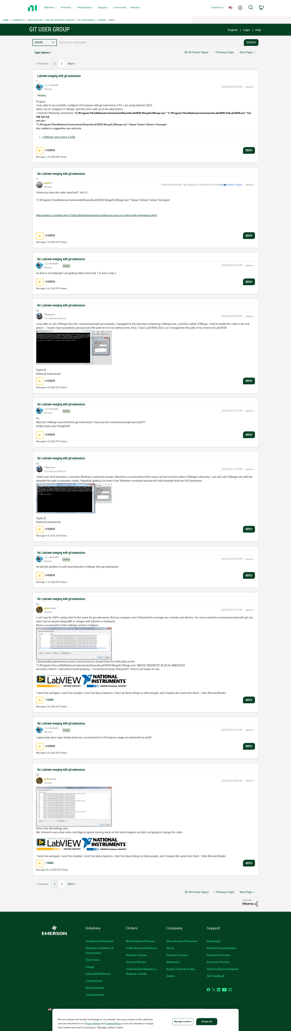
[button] (39, 150)
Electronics (93, 959)
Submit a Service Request (222, 969)
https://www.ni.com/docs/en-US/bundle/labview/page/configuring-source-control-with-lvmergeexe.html (96, 215)
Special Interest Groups (60, 20)
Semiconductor (95, 987)
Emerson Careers (177, 955)
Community (18, 20)
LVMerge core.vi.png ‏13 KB (58, 137)
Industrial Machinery (98, 973)
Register (233, 30)
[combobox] (149, 42)
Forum (101, 20)
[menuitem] (50, 8)
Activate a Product (218, 962)
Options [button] (248, 87)
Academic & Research (99, 941)
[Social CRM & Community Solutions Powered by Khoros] (250, 902)
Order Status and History (141, 948)
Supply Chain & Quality (180, 969)
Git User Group (86, 20)
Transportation (95, 994)
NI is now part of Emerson (181, 941)
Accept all (206, 1021)
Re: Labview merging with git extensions (61, 173)
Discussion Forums (218, 955)
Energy (90, 966)
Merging (41, 95)
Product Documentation (221, 948)
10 (47, 869)
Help (258, 30)
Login (246, 30)
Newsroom (173, 962)
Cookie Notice (113, 1023)
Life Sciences (94, 980)
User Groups (35, 20)
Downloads (214, 941)
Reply (249, 150)
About (170, 948)
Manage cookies (182, 1021)
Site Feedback (216, 976)
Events (170, 976)
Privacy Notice (92, 1023)
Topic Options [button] (42, 52)
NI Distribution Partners (140, 941)
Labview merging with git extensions (59, 76)
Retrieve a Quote (136, 955)
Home (6, 20)
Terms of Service (136, 962)
